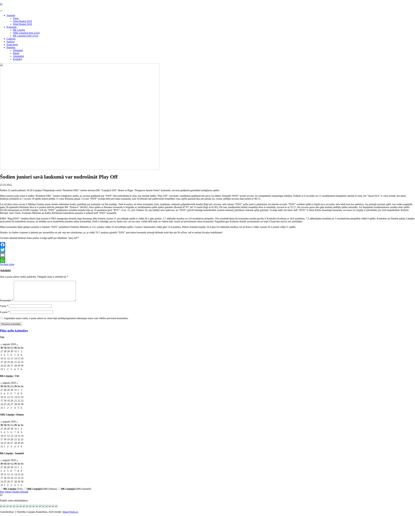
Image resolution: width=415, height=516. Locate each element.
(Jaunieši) (76, 488)
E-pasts (4, 312)
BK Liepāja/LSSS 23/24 (25, 35)
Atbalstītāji (18, 56)
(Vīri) (13, 488)
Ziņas (16, 18)
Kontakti (17, 59)
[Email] (207, 255)
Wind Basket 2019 (22, 21)
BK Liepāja (19, 30)
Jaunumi (10, 15)
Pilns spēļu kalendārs (14, 330)
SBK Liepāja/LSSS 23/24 (26, 32)
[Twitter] (207, 249)
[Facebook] (207, 244)
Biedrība (10, 47)
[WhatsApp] (207, 260)
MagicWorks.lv (70, 511)
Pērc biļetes (6, 491)
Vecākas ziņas (7, 264)
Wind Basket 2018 (22, 24)
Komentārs (6, 300)
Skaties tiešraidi (20, 491)
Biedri (16, 53)
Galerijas (11, 38)
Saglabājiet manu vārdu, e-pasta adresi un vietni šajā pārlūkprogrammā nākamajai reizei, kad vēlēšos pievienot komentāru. (66, 318)
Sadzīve (10, 41)
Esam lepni (12, 44)
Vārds (4, 306)
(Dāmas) (42, 488)
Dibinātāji (18, 50)
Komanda (11, 27)
